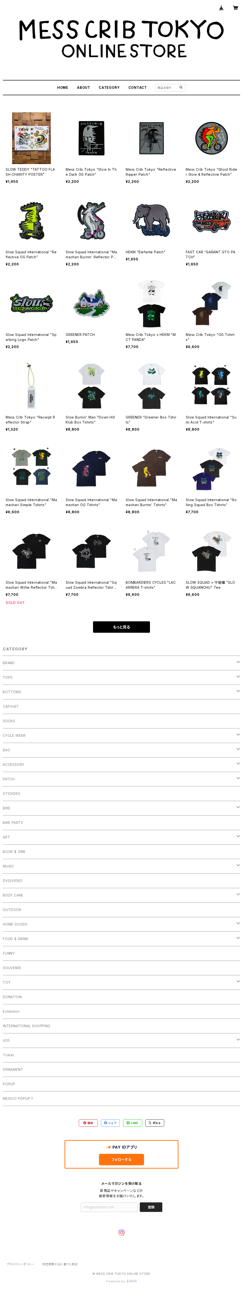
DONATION (12, 997)
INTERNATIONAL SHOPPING (27, 1026)
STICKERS (11, 794)
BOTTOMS (12, 692)
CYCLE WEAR (14, 735)
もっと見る (121, 627)
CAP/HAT (11, 706)
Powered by (116, 1281)
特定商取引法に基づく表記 (60, 1264)
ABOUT (83, 87)
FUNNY (9, 953)
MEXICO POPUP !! (18, 1098)
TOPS (8, 677)
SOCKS (9, 721)
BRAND (9, 663)
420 (6, 1040)
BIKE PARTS (13, 823)
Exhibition (11, 1011)
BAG (6, 750)
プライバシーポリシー (21, 1264)
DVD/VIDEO (13, 881)
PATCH (9, 779)
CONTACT (137, 87)
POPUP (9, 1084)
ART (6, 837)
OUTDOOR (12, 910)
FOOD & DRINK (15, 939)
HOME (62, 87)
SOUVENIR (12, 968)
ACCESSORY (13, 764)
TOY (6, 982)
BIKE (6, 808)
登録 (151, 1207)
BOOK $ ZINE (14, 852)
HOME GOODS (15, 924)
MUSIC (8, 866)
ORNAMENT (13, 1069)
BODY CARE (13, 895)
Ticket (8, 1055)
